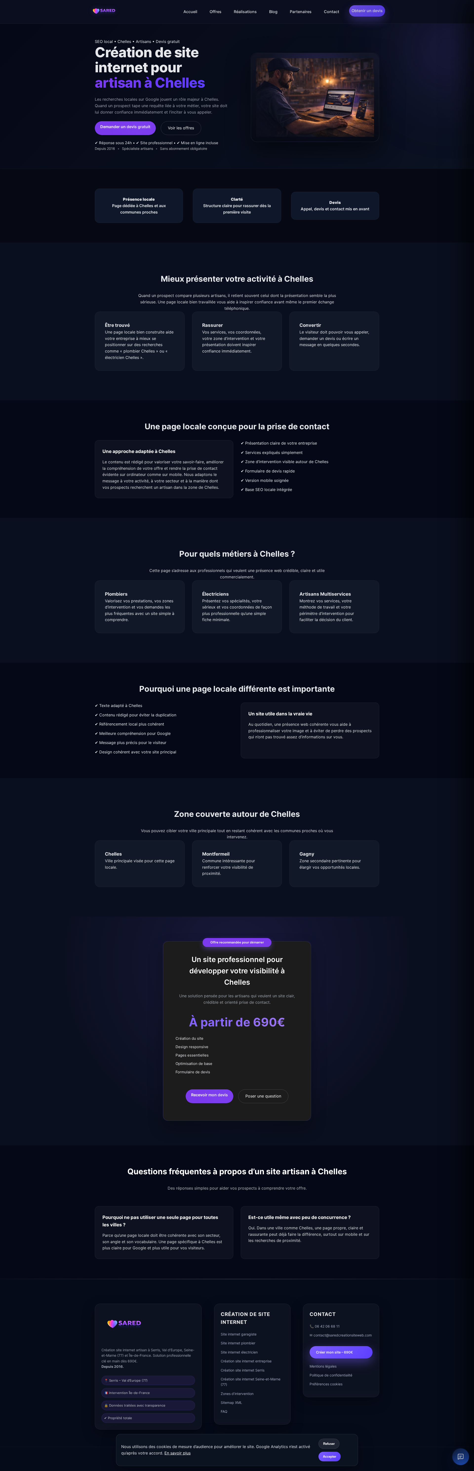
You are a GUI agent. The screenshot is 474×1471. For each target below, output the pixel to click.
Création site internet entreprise (246, 1361)
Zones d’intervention (237, 1394)
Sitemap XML (231, 1402)
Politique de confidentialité (331, 1375)
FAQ (224, 1411)
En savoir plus (177, 1453)
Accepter (329, 1456)
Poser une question (263, 1096)
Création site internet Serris (242, 1370)
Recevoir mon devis (209, 1094)
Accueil (190, 11)
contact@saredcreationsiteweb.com (343, 1335)
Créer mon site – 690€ (334, 1352)
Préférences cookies (326, 1384)
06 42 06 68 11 (327, 1326)
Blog (273, 11)
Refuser (329, 1444)
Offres (215, 11)
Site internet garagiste (239, 1334)
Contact (331, 11)
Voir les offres (181, 127)
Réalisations (245, 11)
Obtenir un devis (367, 10)
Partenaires (301, 11)
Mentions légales (323, 1366)
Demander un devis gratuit (125, 126)
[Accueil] (103, 12)
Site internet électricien (239, 1352)
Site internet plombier (238, 1343)
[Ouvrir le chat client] (460, 1456)
